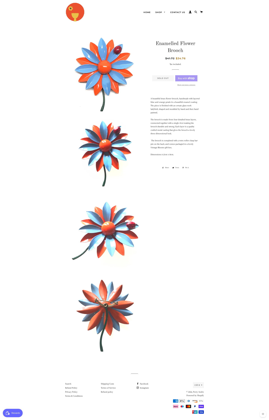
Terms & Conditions (74, 396)
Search (68, 384)
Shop (159, 12)
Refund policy (107, 392)
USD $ (197, 385)
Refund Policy (71, 388)
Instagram (144, 388)
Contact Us (177, 12)
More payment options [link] (186, 85)
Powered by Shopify (195, 395)
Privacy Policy (71, 392)
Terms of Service (108, 388)
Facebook (143, 384)
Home (147, 12)
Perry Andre (198, 392)
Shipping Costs (107, 384)
